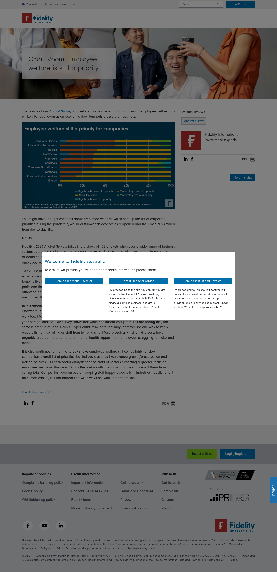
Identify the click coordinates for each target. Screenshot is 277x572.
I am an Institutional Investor (203, 281)
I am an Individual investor (74, 281)
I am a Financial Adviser (138, 281)
